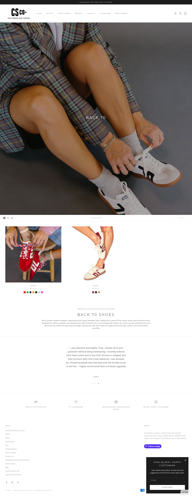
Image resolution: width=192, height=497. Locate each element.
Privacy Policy (10, 464)
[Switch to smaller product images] (8, 218)
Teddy (96, 286)
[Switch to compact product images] (12, 218)
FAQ (6, 445)
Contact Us (9, 456)
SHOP (39, 13)
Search (7, 434)
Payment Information (13, 475)
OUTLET (49, 13)
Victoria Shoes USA (12, 471)
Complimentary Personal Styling (17, 460)
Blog (7, 467)
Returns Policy (10, 453)
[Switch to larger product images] (4, 218)
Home (7, 438)
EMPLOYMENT (121, 13)
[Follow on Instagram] (12, 482)
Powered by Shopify (43, 490)
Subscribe (167, 487)
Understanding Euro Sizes (15, 430)
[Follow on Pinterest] (18, 482)
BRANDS (79, 13)
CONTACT (91, 13)
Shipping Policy (11, 449)
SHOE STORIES (64, 13)
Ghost (33, 286)
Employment (10, 442)
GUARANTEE (105, 13)
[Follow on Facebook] (6, 482)
